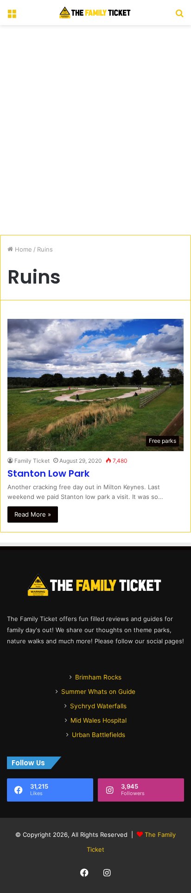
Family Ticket (32, 460)
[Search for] (179, 16)
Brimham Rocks (98, 677)
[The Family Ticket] (95, 12)
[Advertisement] (95, 130)
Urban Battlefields (98, 734)
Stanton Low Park (48, 473)
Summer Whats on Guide (98, 691)
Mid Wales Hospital (98, 720)
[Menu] (11, 16)
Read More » (32, 514)
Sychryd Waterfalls (98, 706)
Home (22, 249)
